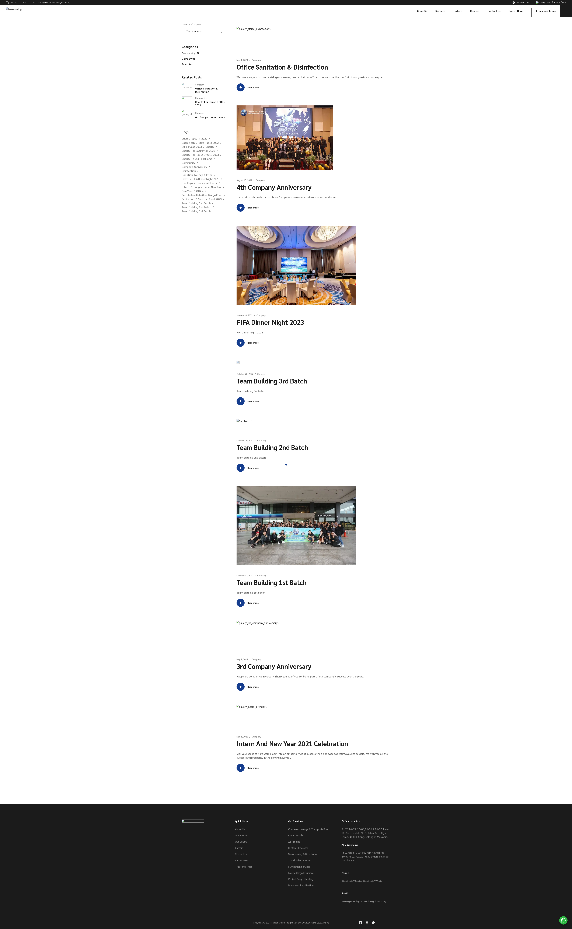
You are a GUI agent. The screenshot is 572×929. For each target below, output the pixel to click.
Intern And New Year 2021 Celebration (292, 743)
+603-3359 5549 (351, 880)
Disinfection (189, 170)
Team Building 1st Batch (272, 582)
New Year (187, 191)
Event (185, 178)
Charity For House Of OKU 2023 (200, 154)
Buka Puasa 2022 (209, 142)
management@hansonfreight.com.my (364, 901)
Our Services (242, 835)
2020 (185, 138)
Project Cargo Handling (300, 879)
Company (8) (189, 58)
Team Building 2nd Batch (272, 447)
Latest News (241, 860)
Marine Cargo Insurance (301, 872)
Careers (239, 847)
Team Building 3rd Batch (272, 380)
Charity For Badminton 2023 (198, 150)
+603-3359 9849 (372, 880)
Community (188, 162)
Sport (201, 199)
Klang (196, 187)
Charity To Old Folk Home (197, 158)
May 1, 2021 (242, 736)
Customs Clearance (298, 847)
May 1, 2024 (242, 60)
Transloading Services (300, 860)
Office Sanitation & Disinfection (282, 66)
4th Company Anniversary (274, 187)
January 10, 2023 (245, 315)
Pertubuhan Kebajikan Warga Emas (202, 195)
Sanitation (188, 199)
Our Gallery (241, 841)
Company (256, 60)
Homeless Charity (207, 183)
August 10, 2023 (244, 180)
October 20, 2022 (245, 373)
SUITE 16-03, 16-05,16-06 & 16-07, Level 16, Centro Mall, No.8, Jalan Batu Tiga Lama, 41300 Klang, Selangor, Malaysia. (365, 832)
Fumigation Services (299, 866)
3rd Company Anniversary (274, 666)
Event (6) (187, 64)
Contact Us (241, 854)
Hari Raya (187, 183)
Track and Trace (243, 866)
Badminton (188, 142)
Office (199, 191)
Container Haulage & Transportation (308, 829)
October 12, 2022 (245, 575)
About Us (240, 829)
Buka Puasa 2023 (192, 146)
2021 (195, 138)
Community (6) (190, 53)
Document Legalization (301, 885)
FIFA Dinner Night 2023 (270, 322)
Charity (210, 146)
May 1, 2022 (242, 659)
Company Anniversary (194, 166)
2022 (204, 138)
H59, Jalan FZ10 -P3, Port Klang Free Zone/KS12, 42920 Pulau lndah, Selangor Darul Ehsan (365, 856)
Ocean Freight (296, 835)
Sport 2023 (215, 199)
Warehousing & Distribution (303, 854)
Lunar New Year (213, 187)
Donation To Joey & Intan (197, 174)
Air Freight (294, 841)
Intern (185, 187)
